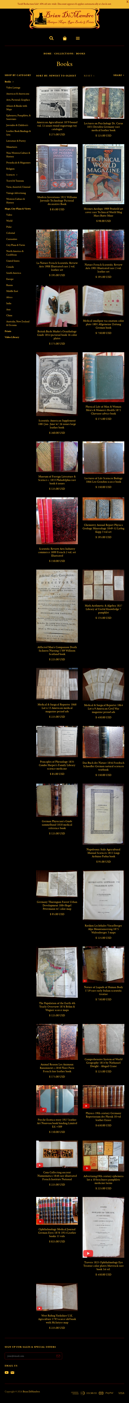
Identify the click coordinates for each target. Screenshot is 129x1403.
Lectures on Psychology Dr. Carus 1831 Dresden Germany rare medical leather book (103, 127)
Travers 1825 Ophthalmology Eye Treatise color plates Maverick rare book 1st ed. (103, 1266)
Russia (9, 285)
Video (9, 215)
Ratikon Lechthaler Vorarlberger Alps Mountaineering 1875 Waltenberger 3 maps (103, 929)
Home (48, 54)
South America (13, 273)
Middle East (12, 291)
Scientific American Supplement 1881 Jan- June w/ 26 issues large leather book (57, 424)
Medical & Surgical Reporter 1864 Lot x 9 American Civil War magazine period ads (103, 709)
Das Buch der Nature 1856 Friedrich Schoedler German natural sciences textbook (103, 766)
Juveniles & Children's (17, 125)
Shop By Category (18, 75)
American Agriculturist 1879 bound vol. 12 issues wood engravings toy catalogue (57, 126)
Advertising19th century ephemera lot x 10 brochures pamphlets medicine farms (103, 1180)
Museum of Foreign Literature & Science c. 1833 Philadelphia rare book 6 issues (57, 480)
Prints (8, 331)
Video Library (12, 337)
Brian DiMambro (31, 1392)
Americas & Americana (17, 94)
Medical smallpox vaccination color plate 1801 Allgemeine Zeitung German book (103, 324)
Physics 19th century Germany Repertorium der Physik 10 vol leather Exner (103, 1117)
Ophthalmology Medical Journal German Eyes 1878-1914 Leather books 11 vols (57, 1233)
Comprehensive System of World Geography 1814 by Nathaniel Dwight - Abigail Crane (103, 1063)
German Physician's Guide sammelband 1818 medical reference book (57, 825)
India (8, 304)
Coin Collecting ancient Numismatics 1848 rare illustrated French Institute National (57, 1176)
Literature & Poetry (16, 141)
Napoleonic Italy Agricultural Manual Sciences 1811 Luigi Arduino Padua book (103, 853)
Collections (63, 54)
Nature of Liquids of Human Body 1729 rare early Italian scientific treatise (103, 991)
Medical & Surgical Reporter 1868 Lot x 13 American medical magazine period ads (57, 708)
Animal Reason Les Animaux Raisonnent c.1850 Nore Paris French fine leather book (57, 1068)
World (9, 221)
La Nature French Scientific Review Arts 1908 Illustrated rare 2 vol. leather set (57, 266)
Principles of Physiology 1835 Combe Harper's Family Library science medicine (57, 765)
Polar (9, 227)
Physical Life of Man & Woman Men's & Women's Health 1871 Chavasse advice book (103, 410)
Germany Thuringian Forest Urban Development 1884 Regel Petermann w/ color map (57, 905)
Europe (10, 279)
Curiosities (11, 239)
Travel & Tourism (15, 181)
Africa (9, 297)
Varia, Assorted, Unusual (18, 187)
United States (13, 261)
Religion (10, 169)
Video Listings (13, 88)
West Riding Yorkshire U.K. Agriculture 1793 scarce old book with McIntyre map (57, 1319)
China (9, 316)
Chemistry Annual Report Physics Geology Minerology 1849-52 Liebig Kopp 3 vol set (103, 528)
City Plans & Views (15, 245)
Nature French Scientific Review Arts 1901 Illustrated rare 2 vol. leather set (103, 268)
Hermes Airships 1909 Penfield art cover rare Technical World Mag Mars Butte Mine (103, 212)
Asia (8, 310)
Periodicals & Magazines (18, 163)
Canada (10, 267)
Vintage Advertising (16, 193)
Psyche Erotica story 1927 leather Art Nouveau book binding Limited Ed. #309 (57, 1123)
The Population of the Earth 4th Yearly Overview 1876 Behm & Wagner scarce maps (57, 1007)
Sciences (10, 175)
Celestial (10, 233)
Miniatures (11, 147)
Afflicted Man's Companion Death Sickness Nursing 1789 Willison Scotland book (57, 651)
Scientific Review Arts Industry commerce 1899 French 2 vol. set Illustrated (57, 552)
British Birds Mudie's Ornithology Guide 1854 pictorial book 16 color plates (57, 335)
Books (8, 82)
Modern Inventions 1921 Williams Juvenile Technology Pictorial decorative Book (57, 201)
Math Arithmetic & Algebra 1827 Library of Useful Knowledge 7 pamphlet (103, 609)
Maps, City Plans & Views (18, 209)
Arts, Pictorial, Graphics (18, 100)
